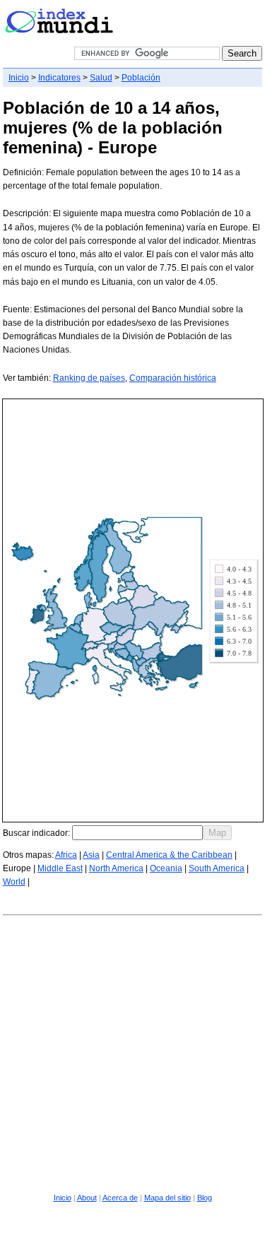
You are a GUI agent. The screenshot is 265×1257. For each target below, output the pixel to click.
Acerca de (120, 1197)
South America (217, 868)
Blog (204, 1197)
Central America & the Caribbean (169, 855)
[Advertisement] (132, 1051)
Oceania (166, 868)
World (14, 882)
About (87, 1197)
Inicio (18, 78)
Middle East (60, 868)
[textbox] (137, 832)
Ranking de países (89, 378)
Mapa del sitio (167, 1197)
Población (141, 78)
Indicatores (59, 78)
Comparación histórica (172, 378)
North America (116, 868)
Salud (101, 78)
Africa (66, 855)
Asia (91, 855)
